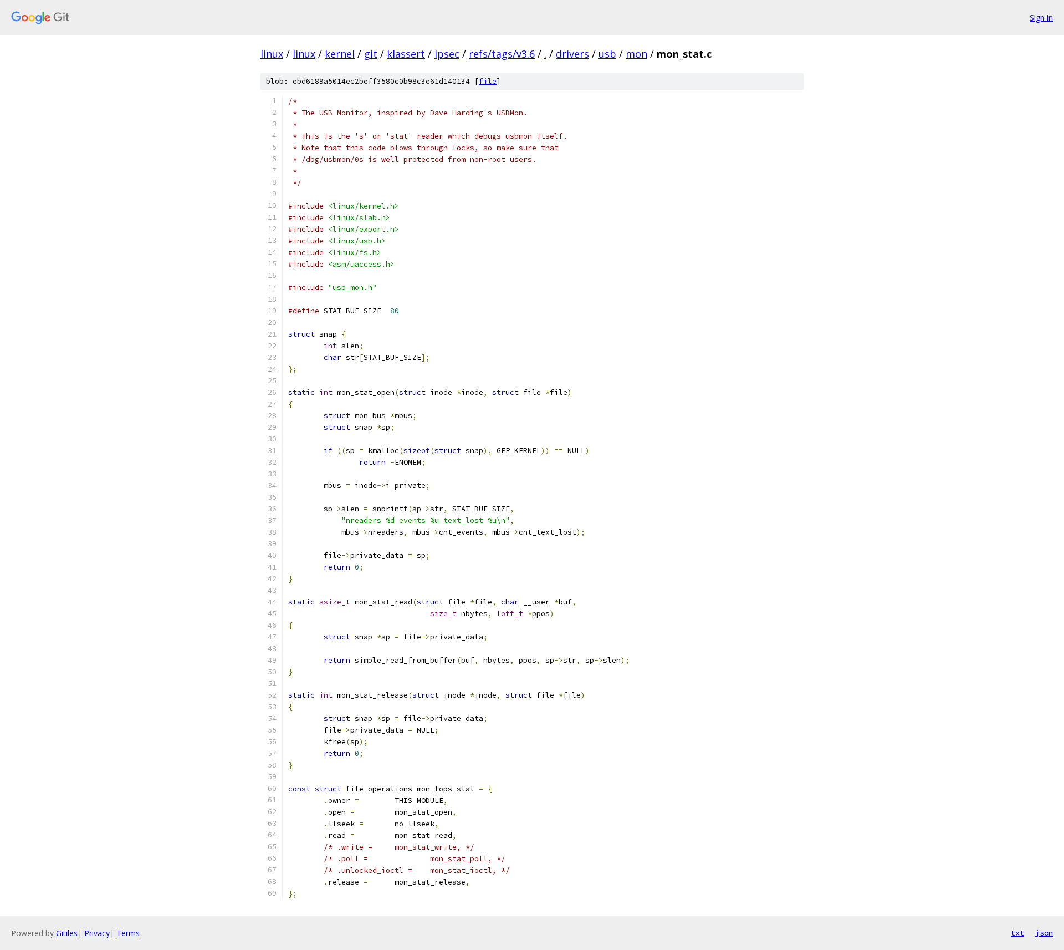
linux (271, 53)
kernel (340, 53)
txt (1017, 933)
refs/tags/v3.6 (502, 53)
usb (607, 53)
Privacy (97, 933)
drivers (572, 53)
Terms (128, 933)
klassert (406, 53)
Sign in (1041, 17)
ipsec (446, 53)
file (488, 81)
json (1044, 933)
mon (636, 53)
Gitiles (67, 933)
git (370, 53)
